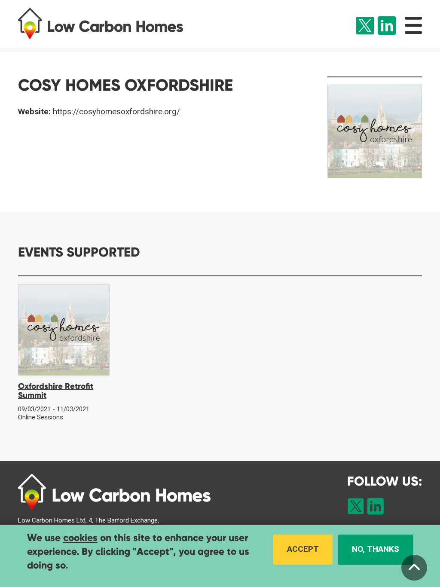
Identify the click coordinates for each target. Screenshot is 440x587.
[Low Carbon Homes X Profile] (365, 27)
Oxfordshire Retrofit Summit (55, 390)
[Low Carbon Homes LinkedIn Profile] (387, 27)
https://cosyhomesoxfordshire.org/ (116, 111)
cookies (80, 538)
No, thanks (375, 549)
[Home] (110, 23)
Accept (303, 549)
